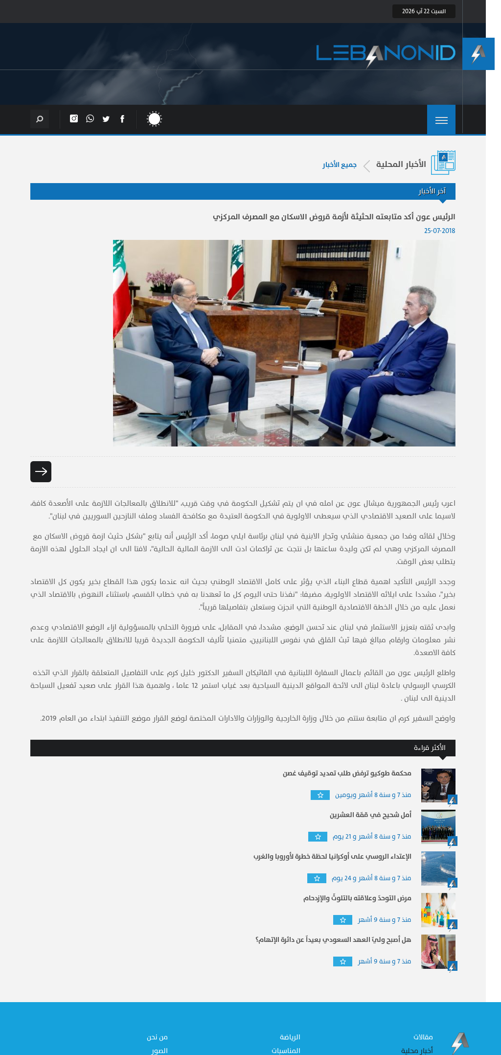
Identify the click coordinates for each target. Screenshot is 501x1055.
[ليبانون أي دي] (386, 57)
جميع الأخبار (339, 165)
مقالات (423, 1037)
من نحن (157, 1037)
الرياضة (290, 1037)
